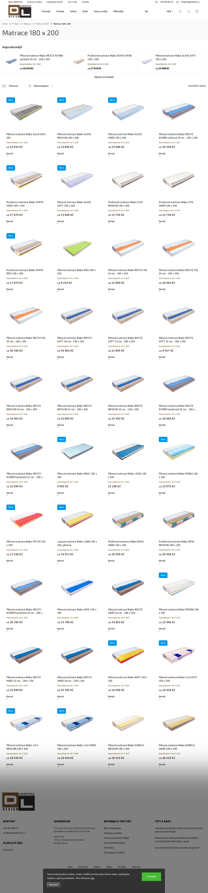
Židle (109, 867)
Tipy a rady (72, 2)
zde (92, 878)
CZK (169, 11)
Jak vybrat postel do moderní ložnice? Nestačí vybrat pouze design (179, 830)
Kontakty (85, 2)
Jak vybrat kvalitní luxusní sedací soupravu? (177, 847)
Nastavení (53, 885)
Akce (70, 867)
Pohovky (83, 867)
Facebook (8, 850)
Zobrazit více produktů (104, 77)
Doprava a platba (34, 2)
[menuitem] (46, 11)
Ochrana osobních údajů (116, 838)
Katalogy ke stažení (55, 2)
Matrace (136, 867)
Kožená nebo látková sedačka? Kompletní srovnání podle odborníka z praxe (177, 839)
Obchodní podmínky (114, 843)
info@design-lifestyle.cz (14, 833)
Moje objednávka (15, 2)
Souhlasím (151, 876)
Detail (9, 153)
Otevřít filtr (10, 86)
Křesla (97, 867)
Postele (122, 867)
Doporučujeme (41, 86)
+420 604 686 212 (10, 828)
